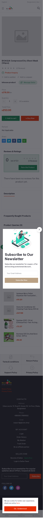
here (18, 503)
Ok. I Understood (20, 509)
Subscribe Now (21, 280)
